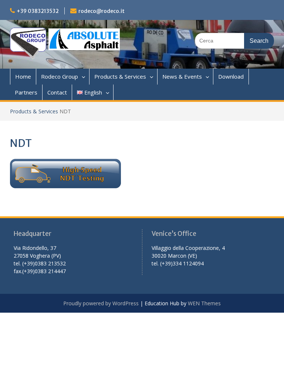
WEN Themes (204, 303)
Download (231, 76)
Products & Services (120, 76)
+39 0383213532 (38, 11)
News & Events (182, 76)
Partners (26, 92)
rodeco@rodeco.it (101, 11)
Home (23, 76)
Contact (57, 92)
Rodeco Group (59, 76)
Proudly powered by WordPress (101, 303)
